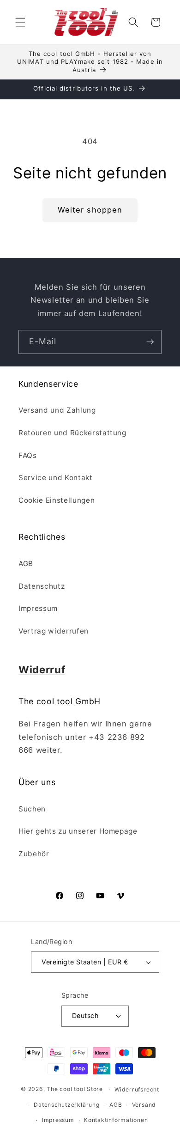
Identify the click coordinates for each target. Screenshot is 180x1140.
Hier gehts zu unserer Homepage (78, 831)
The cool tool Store (75, 1089)
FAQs (27, 455)
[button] (20, 22)
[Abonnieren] (150, 342)
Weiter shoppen (90, 209)
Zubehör (33, 853)
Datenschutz (41, 586)
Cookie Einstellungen (56, 500)
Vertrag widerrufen (53, 631)
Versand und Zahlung (57, 410)
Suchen (32, 809)
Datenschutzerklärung (66, 1104)
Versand (144, 1104)
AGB (25, 563)
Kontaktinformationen (116, 1119)
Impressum (38, 608)
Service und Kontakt (55, 477)
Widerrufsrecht (136, 1089)
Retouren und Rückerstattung (72, 432)
